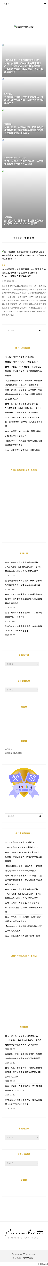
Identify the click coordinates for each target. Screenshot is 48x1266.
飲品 (3, 265)
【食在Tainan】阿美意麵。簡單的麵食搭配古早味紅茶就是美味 (23, 443)
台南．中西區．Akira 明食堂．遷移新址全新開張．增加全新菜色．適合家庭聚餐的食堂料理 (23, 371)
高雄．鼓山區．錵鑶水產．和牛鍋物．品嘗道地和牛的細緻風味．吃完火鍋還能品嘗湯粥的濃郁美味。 (23, 394)
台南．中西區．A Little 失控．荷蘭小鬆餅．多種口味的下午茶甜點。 (24, 433)
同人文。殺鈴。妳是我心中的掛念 (19, 357)
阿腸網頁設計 (29, 1258)
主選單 (6, 4)
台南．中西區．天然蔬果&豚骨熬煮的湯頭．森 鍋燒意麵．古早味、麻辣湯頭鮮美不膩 (23, 421)
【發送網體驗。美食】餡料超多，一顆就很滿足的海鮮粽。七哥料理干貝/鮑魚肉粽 (23, 383)
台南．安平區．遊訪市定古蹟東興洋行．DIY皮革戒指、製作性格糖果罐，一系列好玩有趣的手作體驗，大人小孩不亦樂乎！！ (23, 408)
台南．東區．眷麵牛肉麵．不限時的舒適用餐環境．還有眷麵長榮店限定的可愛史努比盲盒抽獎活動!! (23, 598)
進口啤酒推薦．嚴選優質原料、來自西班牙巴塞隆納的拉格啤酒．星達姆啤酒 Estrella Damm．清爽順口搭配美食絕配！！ (24, 272)
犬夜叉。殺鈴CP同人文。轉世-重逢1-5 (22, 362)
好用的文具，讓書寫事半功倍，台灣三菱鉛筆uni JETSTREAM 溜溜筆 (23, 628)
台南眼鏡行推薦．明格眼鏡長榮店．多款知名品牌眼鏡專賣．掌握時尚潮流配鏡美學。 (23, 583)
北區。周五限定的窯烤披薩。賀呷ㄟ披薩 (22, 450)
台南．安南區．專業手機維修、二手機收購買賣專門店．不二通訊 (23, 615)
